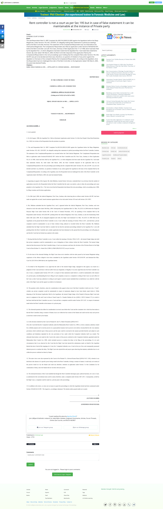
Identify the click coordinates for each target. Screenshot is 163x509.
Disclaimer (55, 502)
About (27, 502)
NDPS (82, 11)
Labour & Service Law (124, 151)
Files (71, 7)
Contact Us (69, 502)
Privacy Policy (62, 502)
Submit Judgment (119, 133)
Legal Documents (106, 155)
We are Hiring (33, 502)
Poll (65, 492)
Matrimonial (89, 11)
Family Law (113, 151)
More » (135, 128)
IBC (78, 11)
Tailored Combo (69, 11)
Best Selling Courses (54, 11)
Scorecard (66, 489)
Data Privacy (109, 11)
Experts (60, 7)
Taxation (113, 158)
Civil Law (113, 148)
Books (92, 7)
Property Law (105, 158)
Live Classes (41, 11)
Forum (28, 492)
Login (151, 2)
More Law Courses (121, 11)
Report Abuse (94, 435)
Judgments (53, 7)
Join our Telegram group (45, 427)
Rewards (85, 489)
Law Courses (73, 3)
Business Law (105, 148)
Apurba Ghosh (66, 29)
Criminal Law (39, 435)
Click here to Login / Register (62, 474)
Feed (46, 495)
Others (119, 158)
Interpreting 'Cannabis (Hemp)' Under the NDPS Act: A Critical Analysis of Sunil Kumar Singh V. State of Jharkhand (120, 81)
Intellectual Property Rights (120, 155)
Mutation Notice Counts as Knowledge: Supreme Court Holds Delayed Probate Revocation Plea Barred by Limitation (120, 88)
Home (28, 7)
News (67, 7)
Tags (84, 492)
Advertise (40, 502)
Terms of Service (48, 502)
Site (67, 3)
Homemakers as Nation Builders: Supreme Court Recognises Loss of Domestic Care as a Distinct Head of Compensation (121, 109)
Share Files (66, 495)
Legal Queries (43, 7)
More (105, 7)
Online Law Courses (82, 7)
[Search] (134, 50)
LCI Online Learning (87, 498)
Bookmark (96, 29)
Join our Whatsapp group (81, 427)
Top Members (48, 498)
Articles (34, 7)
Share (87, 29)
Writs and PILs (99, 11)
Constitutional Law (122, 148)
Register (158, 2)
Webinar (99, 7)
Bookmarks (67, 498)
